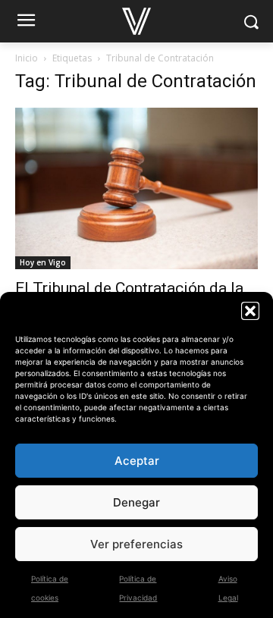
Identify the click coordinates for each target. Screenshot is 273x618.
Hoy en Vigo (43, 262)
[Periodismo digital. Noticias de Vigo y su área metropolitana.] (136, 21)
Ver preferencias (136, 544)
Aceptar (137, 460)
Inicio (26, 58)
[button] (250, 310)
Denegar (136, 502)
